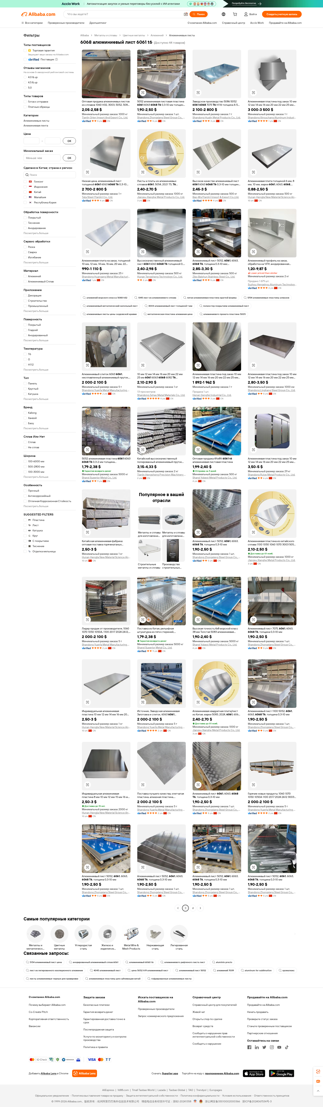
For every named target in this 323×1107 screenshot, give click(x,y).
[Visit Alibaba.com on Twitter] (264, 1047)
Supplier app (170, 1073)
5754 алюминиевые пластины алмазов (268, 297)
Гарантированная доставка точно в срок (104, 1021)
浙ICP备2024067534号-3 (257, 1101)
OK (69, 141)
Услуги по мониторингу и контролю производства (104, 1038)
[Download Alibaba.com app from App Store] (254, 1073)
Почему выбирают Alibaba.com (47, 1004)
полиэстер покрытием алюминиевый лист (226, 306)
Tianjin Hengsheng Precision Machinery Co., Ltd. (161, 474)
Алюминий (157, 35)
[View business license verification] (195, 1101)
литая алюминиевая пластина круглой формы (212, 297)
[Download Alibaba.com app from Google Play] (281, 1073)
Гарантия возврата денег (98, 1011)
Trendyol (201, 1090)
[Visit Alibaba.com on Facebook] (249, 1047)
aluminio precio (224, 962)
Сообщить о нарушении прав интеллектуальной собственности (214, 1035)
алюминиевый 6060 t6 (141, 962)
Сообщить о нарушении (207, 1043)
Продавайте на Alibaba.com (263, 1004)
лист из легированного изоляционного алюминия (56, 970)
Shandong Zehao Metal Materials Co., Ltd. (161, 395)
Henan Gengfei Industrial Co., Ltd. (212, 395)
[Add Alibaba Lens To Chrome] (84, 1073)
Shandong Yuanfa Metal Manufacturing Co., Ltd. (106, 390)
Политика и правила (95, 1047)
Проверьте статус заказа (262, 1019)
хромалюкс (288, 970)
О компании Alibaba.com (44, 996)
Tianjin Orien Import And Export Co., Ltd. (105, 117)
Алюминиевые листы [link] (182, 35)
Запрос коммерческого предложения (161, 1016)
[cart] (236, 14)
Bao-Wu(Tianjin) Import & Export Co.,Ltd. (216, 197)
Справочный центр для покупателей (215, 1004)
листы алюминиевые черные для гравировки (54, 978)
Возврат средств (203, 1026)
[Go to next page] (200, 908)
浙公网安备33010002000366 (222, 1101)
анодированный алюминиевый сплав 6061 (95, 962)
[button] (186, 14)
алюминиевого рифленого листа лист (184, 962)
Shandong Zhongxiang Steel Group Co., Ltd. (161, 117)
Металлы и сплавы (105, 35)
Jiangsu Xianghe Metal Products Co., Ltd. (161, 197)
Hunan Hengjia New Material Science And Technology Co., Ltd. (272, 197)
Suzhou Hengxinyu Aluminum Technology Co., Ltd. (272, 284)
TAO (190, 1090)
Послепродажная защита (98, 1029)
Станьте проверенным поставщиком (269, 1026)
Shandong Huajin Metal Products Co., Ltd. (217, 117)
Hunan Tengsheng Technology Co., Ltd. (160, 276)
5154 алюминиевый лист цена (46, 962)
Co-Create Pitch (38, 1011)
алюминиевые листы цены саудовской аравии (112, 314)
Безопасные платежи (96, 1004)
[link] (318, 1071)
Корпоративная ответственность (49, 1019)
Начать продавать (257, 1011)
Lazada (162, 1090)
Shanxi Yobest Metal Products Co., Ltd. (215, 477)
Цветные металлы (134, 35)
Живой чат (199, 1011)
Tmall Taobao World (143, 1090)
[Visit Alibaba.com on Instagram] (272, 1047)
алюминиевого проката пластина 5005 (224, 314)
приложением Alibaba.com (222, 1073)
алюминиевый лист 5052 (192, 970)
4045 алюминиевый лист (107, 970)
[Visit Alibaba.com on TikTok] (286, 1047)
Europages (216, 1090)
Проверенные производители (156, 1008)
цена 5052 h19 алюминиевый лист (149, 970)
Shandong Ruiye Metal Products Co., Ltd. (271, 474)
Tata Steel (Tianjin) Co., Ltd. (97, 197)
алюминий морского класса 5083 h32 (107, 297)
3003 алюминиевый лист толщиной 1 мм (170, 306)
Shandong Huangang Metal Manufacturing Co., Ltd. (106, 276)
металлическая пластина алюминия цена (170, 314)
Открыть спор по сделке (207, 1019)
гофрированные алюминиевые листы (171, 978)
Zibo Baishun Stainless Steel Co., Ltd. (214, 276)
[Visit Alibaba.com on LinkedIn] (257, 1047)
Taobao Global (177, 1090)
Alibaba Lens (48, 1073)
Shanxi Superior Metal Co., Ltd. (99, 477)
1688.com (123, 1090)
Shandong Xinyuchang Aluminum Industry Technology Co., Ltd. (272, 117)
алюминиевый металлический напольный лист (112, 306)
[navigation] (50, 472)
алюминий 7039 (225, 970)
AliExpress (108, 1090)
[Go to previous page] (178, 908)
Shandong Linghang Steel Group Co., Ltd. (271, 390)
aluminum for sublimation (258, 970)
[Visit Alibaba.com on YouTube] (279, 1047)
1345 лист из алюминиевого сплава (157, 297)
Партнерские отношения (262, 1033)
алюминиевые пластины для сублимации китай (114, 978)
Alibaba (84, 35)
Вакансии (34, 1026)
